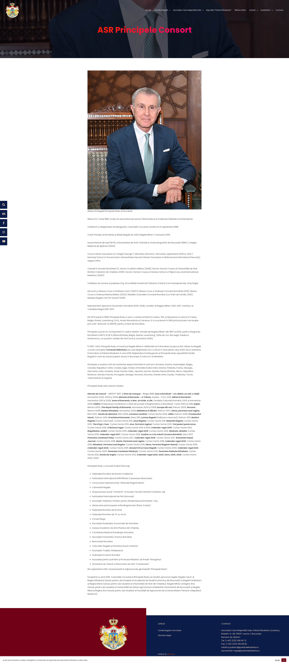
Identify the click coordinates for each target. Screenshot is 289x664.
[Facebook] (3, 223)
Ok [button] (284, 660)
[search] (3, 205)
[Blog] (3, 214)
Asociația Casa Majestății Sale (187, 10)
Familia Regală (161, 10)
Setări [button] (277, 660)
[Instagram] (3, 232)
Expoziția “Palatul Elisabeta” (218, 10)
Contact (279, 10)
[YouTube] (3, 241)
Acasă (148, 10)
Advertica (171, 654)
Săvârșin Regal (164, 635)
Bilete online (240, 10)
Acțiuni (252, 10)
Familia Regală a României (169, 630)
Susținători (265, 10)
